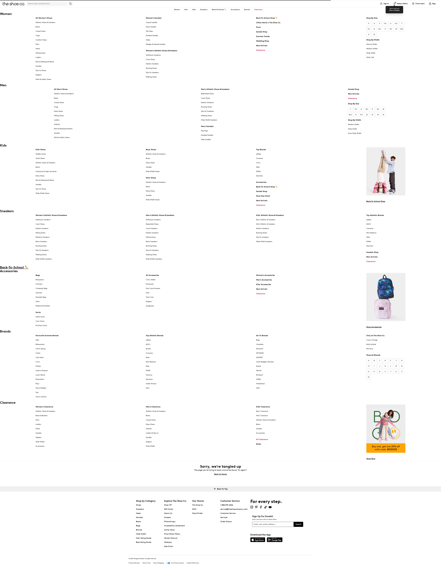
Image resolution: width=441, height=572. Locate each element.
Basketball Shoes (207, 94)
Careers (167, 517)
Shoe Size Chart (263, 196)
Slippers (38, 75)
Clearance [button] (258, 10)
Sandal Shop (261, 32)
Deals (258, 444)
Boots (38, 27)
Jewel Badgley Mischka (265, 362)
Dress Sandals (151, 27)
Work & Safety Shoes (43, 79)
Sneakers (140, 509)
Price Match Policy (172, 534)
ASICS (368, 224)
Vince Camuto (41, 397)
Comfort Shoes (41, 40)
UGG (258, 388)
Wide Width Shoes (42, 193)
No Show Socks (41, 325)
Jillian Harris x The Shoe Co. (268, 22)
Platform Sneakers (42, 237)
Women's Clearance (44, 407)
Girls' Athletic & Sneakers (265, 224)
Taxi (37, 392)
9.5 (391, 29)
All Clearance (262, 439)
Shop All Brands (373, 355)
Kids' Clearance (263, 407)
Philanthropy (169, 521)
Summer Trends (263, 36)
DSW (194, 509)
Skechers (259, 176)
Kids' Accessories (263, 284)
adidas (258, 154)
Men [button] (186, 10)
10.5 (401, 29)
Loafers (38, 57)
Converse (259, 158)
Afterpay (168, 542)
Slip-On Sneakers (152, 73)
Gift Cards (168, 509)
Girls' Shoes (151, 178)
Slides (148, 40)
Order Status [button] (226, 521)
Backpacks (40, 280)
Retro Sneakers (41, 242)
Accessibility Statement (174, 526)
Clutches (39, 284)
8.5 (380, 29)
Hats (147, 293)
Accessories (261, 182)
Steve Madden (41, 388)
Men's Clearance (153, 407)
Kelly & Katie (371, 344)
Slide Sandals (206, 140)
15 (383, 115)
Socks (38, 312)
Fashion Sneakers (152, 64)
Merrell (258, 371)
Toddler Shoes (41, 154)
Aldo (37, 340)
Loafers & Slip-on (152, 433)
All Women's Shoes (44, 18)
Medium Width (371, 49)
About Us (168, 513)
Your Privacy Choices (177, 563)
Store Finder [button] (197, 513)
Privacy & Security (134, 563)
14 (378, 115)
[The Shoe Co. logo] (14, 3)
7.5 (369, 29)
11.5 (361, 115)
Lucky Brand (40, 375)
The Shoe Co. (197, 505)
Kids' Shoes (40, 149)
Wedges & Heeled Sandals (155, 44)
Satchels (39, 293)
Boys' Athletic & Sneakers (265, 220)
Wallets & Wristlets (43, 306)
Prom (258, 27)
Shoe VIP (168, 505)
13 (372, 115)
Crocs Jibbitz (151, 280)
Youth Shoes (40, 158)
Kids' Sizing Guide (143, 538)
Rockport (259, 375)
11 (368, 34)
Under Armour (151, 384)
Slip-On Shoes (41, 70)
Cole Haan (40, 357)
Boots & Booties (41, 416)
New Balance (371, 233)
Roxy (37, 384)
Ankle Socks (40, 317)
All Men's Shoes (61, 89)
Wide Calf (370, 57)
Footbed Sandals (152, 36)
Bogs (258, 340)
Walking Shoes (151, 77)
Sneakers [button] (203, 10)
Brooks (148, 349)
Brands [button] (247, 10)
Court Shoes (150, 59)
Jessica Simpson (42, 371)
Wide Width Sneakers (209, 120)
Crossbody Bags (41, 288)
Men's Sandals (207, 126)
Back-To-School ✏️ (219, 10)
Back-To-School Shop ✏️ (267, 18)
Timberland (260, 384)
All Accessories (152, 275)
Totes (38, 301)
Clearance (260, 50)
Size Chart (168, 546)
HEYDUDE (260, 353)
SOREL (258, 379)
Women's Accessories (265, 275)
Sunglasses (150, 306)
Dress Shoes (58, 111)
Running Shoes (151, 68)
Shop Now (370, 459)
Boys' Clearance (262, 411)
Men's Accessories (264, 280)
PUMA (258, 171)
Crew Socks (40, 321)
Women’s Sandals (153, 18)
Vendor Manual (170, 538)
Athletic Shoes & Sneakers (45, 22)
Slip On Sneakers (262, 237)
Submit (298, 524)
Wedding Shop (262, 41)
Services (223, 517)
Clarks (38, 353)
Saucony (149, 375)
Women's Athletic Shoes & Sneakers (161, 51)
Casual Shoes (40, 31)
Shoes (138, 505)
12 (374, 34)
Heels (38, 49)
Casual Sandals (151, 22)
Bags (38, 275)
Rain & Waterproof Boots (45, 62)
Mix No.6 (369, 349)
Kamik (258, 366)
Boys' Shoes (151, 149)
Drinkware (150, 284)
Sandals (38, 66)
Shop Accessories (374, 327)
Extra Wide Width (354, 133)
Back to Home (220, 474)
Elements (259, 349)
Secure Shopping (158, 563)
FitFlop (38, 366)
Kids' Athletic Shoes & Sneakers (270, 215)
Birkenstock (40, 344)
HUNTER (259, 357)
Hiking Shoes (40, 53)
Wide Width (370, 53)
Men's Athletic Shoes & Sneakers (215, 89)
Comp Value (169, 530)
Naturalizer (40, 379)
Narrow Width (371, 44)
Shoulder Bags (41, 297)
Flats (37, 44)
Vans (147, 388)
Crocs (258, 163)
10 (396, 29)
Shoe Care (150, 297)
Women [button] (177, 10)
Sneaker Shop (372, 252)
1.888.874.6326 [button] (226, 505)
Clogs (38, 36)
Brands (139, 530)
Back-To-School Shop (375, 201)
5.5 (385, 23)
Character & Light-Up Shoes (46, 171)
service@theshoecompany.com (234, 509)
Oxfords (57, 124)
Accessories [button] (235, 10)
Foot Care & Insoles (153, 288)
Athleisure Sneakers (153, 55)
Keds (147, 357)
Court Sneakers (151, 228)
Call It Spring (40, 349)
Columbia (259, 344)
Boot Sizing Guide (143, 542)
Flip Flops (149, 31)
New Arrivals (261, 45)
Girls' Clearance (262, 416)
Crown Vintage (371, 340)
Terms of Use (146, 563)
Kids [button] (194, 10)
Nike (258, 167)
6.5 (396, 23)
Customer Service (228, 513)
